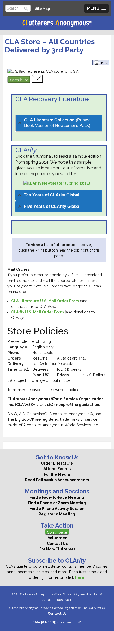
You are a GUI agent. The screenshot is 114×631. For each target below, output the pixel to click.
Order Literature (57, 463)
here (79, 577)
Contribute (57, 532)
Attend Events (57, 469)
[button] (96, 8)
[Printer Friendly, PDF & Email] (100, 62)
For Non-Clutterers (56, 549)
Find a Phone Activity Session (57, 508)
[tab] (58, 123)
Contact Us (57, 543)
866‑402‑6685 (44, 622)
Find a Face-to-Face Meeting (57, 497)
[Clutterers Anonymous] (57, 23)
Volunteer (57, 538)
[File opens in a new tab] (56, 183)
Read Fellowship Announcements (57, 480)
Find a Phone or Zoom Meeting (57, 503)
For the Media (57, 474)
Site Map (42, 9)
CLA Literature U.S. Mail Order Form (45, 301)
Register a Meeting (56, 514)
